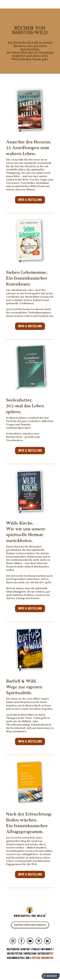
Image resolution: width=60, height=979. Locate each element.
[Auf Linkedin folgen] (47, 941)
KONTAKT (26, 949)
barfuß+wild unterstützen (30, 924)
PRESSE (36, 949)
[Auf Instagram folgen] (13, 941)
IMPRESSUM (30, 953)
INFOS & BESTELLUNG (30, 199)
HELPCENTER (13, 949)
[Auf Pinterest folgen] (39, 941)
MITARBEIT (47, 949)
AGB (27, 957)
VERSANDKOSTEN (15, 957)
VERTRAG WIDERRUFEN (42, 957)
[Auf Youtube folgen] (30, 941)
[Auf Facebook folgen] (21, 941)
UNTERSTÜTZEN (14, 953)
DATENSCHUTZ (45, 953)
